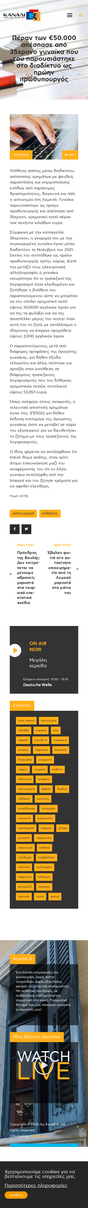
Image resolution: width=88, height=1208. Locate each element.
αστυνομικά (23, 513)
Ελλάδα (23, 730)
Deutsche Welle (37, 685)
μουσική (24, 837)
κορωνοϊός (45, 818)
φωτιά (55, 896)
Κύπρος (23, 749)
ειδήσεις (50, 513)
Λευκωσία (25, 759)
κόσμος (46, 828)
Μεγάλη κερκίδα (38, 663)
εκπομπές (48, 808)
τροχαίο (24, 896)
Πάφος (23, 769)
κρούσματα (26, 828)
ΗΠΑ (55, 730)
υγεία (40, 896)
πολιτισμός (44, 867)
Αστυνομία (48, 720)
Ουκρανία (45, 759)
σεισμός (44, 886)
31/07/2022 (21, 154)
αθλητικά (24, 779)
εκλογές (43, 798)
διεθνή (62, 788)
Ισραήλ (23, 740)
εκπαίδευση (26, 808)
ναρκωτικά (43, 837)
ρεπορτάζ (25, 886)
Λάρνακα (41, 749)
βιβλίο (46, 788)
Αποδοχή (16, 1195)
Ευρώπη (41, 730)
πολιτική (24, 867)
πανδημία (25, 857)
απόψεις (44, 779)
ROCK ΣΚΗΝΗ (26, 720)
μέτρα (62, 828)
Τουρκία (39, 769)
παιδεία (44, 847)
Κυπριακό (60, 740)
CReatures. (38, 1136)
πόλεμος (44, 876)
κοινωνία (24, 818)
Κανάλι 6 (40, 740)
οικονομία (25, 847)
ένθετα (57, 769)
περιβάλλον (46, 857)
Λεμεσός (61, 749)
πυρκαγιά (24, 876)
